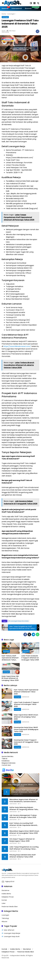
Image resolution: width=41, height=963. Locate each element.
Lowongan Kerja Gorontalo (19, 621)
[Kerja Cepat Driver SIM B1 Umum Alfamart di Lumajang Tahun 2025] (11, 668)
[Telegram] (33, 634)
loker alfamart (9, 930)
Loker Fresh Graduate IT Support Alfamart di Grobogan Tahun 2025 (30, 658)
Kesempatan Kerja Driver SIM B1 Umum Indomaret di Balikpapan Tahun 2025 (26, 729)
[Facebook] (25, 634)
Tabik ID (4, 759)
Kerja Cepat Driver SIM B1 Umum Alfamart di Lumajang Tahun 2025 (10, 678)
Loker (3, 903)
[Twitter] (29, 634)
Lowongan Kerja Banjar (12, 933)
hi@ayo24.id (9, 881)
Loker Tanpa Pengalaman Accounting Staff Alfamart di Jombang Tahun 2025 (23, 848)
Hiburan (4, 921)
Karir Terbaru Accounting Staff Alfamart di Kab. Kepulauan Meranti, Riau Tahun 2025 (23, 824)
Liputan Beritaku (7, 756)
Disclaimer (5, 890)
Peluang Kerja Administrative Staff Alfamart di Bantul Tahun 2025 (22, 856)
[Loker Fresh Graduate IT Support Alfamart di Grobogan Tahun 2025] (30, 648)
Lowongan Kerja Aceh (12, 936)
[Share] (37, 31)
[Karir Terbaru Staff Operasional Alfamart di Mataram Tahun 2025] (11, 648)
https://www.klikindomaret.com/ (17, 346)
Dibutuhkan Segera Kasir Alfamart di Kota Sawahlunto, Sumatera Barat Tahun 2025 (23, 801)
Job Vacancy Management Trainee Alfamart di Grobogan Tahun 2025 (23, 816)
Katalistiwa (5, 761)
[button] (31, 3)
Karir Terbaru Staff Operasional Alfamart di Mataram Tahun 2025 (10, 658)
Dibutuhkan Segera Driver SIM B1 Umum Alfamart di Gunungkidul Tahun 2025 (24, 832)
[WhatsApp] (37, 634)
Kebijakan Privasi (8, 897)
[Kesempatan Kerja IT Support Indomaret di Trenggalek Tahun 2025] (7, 744)
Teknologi (5, 918)
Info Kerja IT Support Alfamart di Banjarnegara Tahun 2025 (21, 840)
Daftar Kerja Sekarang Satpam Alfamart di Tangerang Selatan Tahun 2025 (24, 808)
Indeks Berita (6, 894)
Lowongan (5, 17)
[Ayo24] (14, 3)
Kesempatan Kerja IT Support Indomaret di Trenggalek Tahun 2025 (26, 742)
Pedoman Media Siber (10, 907)
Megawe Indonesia (8, 763)
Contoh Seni (6, 765)
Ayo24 (3, 30)
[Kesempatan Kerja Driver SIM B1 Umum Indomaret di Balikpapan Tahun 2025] (7, 731)
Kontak (4, 900)
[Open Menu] (34, 3)
